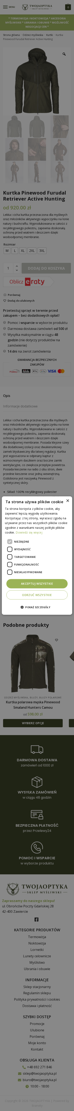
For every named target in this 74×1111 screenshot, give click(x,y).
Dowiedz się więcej (29, 532)
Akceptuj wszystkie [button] (37, 584)
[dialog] (37, 555)
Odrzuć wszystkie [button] (37, 595)
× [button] (67, 500)
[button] (37, 607)
